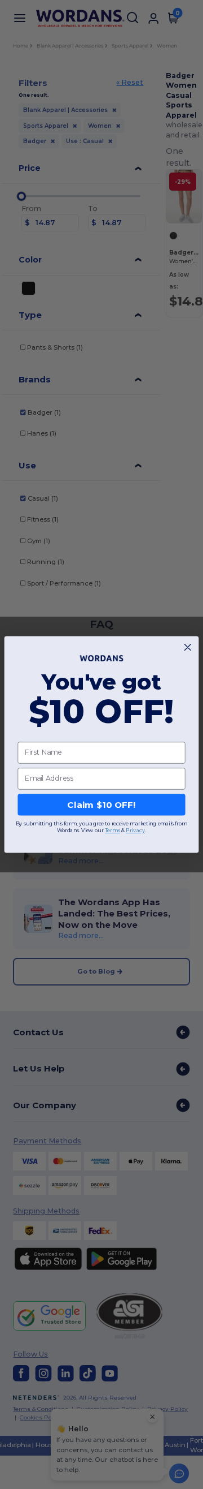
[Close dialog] (187, 647)
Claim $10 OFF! (101, 804)
